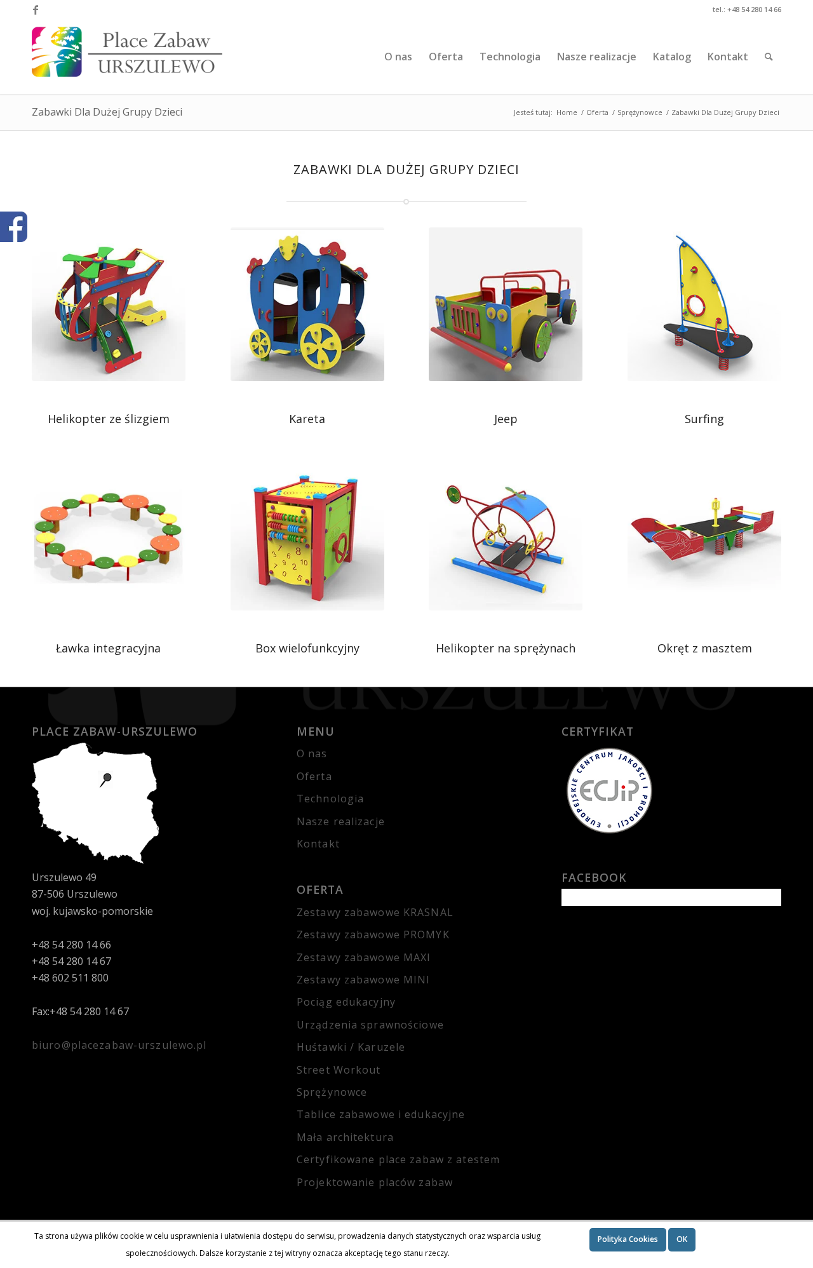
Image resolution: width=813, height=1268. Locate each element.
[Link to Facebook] (35, 9)
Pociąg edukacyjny (346, 1002)
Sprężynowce (332, 1092)
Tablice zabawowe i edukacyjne (381, 1114)
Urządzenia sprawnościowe (370, 1025)
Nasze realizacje (341, 821)
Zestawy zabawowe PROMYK (373, 934)
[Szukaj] (768, 56)
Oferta (314, 776)
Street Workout (339, 1070)
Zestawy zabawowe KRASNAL (375, 912)
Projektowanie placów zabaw (375, 1182)
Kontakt (318, 844)
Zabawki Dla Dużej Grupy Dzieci (107, 112)
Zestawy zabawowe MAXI (364, 957)
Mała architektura (345, 1137)
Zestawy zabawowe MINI (364, 980)
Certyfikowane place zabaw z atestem (398, 1159)
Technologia (330, 799)
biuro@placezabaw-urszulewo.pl (119, 1045)
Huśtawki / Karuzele (351, 1047)
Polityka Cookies (628, 1239)
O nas (312, 753)
